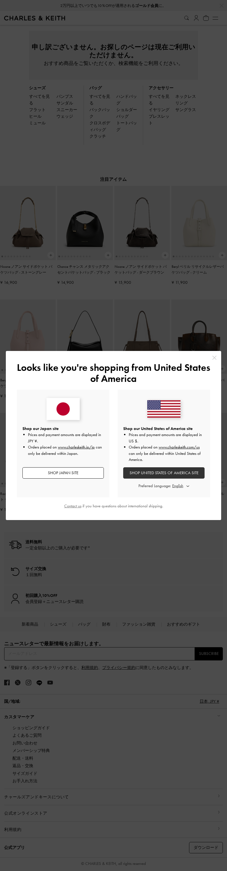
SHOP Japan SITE (63, 473)
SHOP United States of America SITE (164, 473)
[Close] (214, 358)
